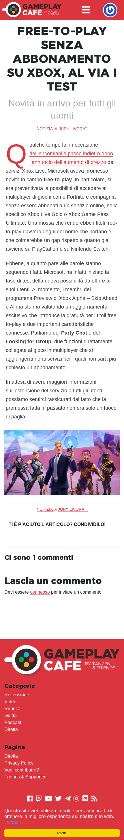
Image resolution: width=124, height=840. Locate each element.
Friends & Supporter (25, 776)
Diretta (11, 729)
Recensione (16, 694)
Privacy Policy (18, 762)
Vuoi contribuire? (21, 769)
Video (10, 701)
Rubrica (12, 708)
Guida (10, 715)
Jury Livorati (74, 128)
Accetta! (62, 833)
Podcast (12, 722)
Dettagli (12, 822)
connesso (40, 592)
